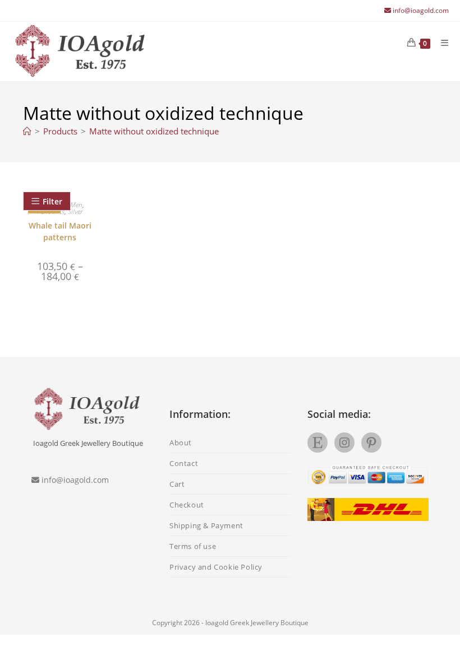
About (180, 442)
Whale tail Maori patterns (60, 231)
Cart (177, 484)
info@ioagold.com (421, 10)
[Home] (27, 131)
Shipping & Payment (206, 525)
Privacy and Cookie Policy (216, 567)
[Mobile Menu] (441, 42)
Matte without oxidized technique (154, 131)
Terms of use (192, 546)
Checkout (186, 505)
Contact (183, 463)
